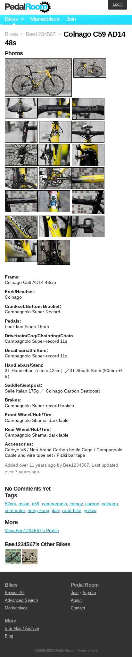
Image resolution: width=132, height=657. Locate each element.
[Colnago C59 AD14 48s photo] (39, 61)
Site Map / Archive (22, 628)
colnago (110, 503)
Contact (78, 608)
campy (76, 503)
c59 (35, 503)
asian (24, 503)
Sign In (89, 592)
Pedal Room (28, 7)
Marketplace (45, 19)
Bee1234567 (76, 465)
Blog (9, 636)
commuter (15, 510)
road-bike (71, 510)
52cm (10, 503)
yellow (90, 510)
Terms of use (87, 650)
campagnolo (54, 503)
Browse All (14, 592)
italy (56, 510)
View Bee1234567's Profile (32, 530)
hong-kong (38, 510)
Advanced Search (21, 600)
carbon (92, 503)
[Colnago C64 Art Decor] (29, 557)
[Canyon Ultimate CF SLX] (13, 557)
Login (118, 4)
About (76, 600)
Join (71, 19)
